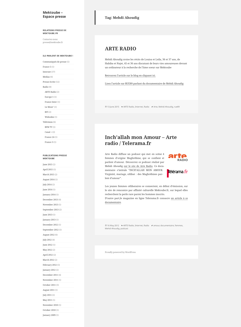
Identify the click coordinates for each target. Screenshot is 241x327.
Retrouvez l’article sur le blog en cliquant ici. (130, 75)
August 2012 (48, 234)
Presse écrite (49, 81)
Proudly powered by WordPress (120, 252)
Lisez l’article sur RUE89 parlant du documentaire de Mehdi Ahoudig (144, 83)
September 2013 (50, 209)
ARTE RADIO (120, 48)
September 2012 (50, 229)
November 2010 (50, 305)
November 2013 (50, 204)
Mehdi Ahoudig (166, 106)
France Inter (51, 102)
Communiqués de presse (54, 61)
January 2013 (49, 219)
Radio (45, 86)
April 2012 (48, 254)
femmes (179, 225)
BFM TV (48, 127)
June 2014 (47, 189)
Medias (46, 76)
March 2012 (48, 259)
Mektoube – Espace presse (54, 14)
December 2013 (50, 199)
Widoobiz (49, 117)
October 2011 (49, 285)
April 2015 (48, 169)
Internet (47, 71)
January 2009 (49, 315)
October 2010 (49, 310)
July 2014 (47, 184)
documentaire (167, 225)
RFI (46, 112)
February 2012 (50, 264)
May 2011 (47, 300)
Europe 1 (49, 97)
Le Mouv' (49, 107)
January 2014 (49, 194)
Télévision (48, 122)
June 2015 (47, 164)
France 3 (49, 142)
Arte (156, 106)
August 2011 (48, 290)
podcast (124, 228)
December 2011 (50, 275)
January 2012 (49, 270)
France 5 (47, 66)
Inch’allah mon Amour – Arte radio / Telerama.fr (141, 140)
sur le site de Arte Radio (138, 166)
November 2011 (50, 280)
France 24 (49, 137)
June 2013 (47, 214)
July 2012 (47, 239)
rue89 (177, 106)
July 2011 (47, 295)
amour (156, 225)
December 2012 (50, 224)
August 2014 (48, 179)
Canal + (48, 132)
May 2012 (47, 249)
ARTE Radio (50, 92)
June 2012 (47, 244)
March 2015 (48, 174)
